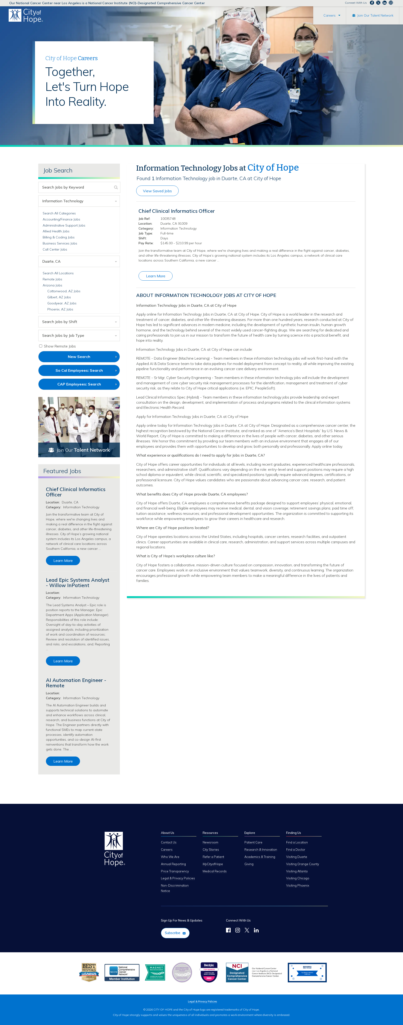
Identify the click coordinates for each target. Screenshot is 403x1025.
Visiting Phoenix (297, 885)
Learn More (155, 276)
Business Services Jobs (60, 243)
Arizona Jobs (52, 285)
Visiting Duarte (296, 857)
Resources (210, 833)
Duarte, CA (51, 261)
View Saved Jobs (157, 191)
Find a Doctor (295, 849)
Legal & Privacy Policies (178, 878)
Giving (249, 864)
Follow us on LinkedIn (384, 3)
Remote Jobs (52, 279)
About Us (167, 833)
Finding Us (293, 833)
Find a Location (297, 842)
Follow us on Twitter (378, 3)
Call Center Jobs (55, 249)
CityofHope (213, 864)
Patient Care (253, 842)
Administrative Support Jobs (64, 225)
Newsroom (210, 842)
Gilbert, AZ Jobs (59, 297)
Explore (249, 833)
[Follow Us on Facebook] (228, 931)
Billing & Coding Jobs (59, 237)
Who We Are (170, 857)
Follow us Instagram (391, 3)
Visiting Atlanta (297, 871)
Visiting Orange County (302, 864)
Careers (329, 15)
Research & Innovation (260, 849)
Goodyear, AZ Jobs (61, 303)
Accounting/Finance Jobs (61, 219)
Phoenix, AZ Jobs (60, 309)
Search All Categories (59, 213)
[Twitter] (247, 931)
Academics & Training (259, 857)
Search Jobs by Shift (59, 321)
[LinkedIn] (256, 931)
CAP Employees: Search (87, 386)
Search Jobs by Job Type (63, 335)
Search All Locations (58, 273)
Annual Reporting (173, 864)
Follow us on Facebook (372, 3)
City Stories (211, 849)
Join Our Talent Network (375, 15)
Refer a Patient (213, 857)
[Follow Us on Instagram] (237, 931)
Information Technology (62, 201)
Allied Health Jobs (56, 231)
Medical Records (215, 871)
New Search (79, 356)
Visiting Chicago (297, 878)
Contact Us (169, 842)
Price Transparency (175, 871)
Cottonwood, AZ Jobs (63, 291)
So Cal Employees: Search (87, 372)
